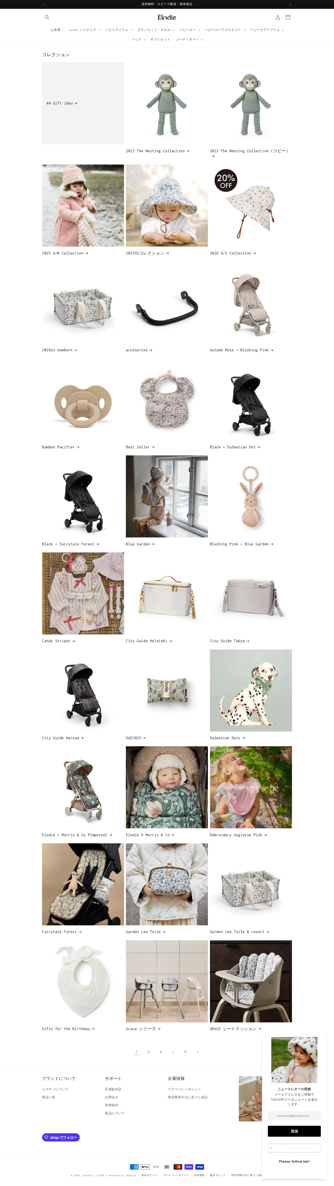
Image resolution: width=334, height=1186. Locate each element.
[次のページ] (198, 1052)
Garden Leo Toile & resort (237, 932)
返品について (115, 1113)
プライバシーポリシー (184, 1089)
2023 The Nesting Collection (155, 151)
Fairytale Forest (59, 932)
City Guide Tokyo (227, 641)
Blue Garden (138, 544)
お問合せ (111, 1097)
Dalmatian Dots (225, 738)
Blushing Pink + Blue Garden (239, 544)
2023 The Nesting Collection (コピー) (249, 151)
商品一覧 (48, 1097)
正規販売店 (113, 1089)
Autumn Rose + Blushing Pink (239, 350)
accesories (137, 350)
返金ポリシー (149, 1175)
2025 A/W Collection (62, 253)
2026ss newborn (57, 350)
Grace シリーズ (141, 1029)
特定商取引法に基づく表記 (188, 1097)
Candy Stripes (56, 641)
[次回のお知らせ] (290, 4)
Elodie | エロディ (95, 1175)
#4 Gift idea (60, 103)
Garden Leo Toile (143, 932)
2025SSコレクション (145, 253)
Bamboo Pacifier (58, 447)
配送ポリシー (218, 1175)
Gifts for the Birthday (66, 1029)
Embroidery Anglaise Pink (236, 835)
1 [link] (136, 1052)
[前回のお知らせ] (44, 4)
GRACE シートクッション (233, 1029)
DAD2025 (133, 738)
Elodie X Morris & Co (147, 835)
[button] (47, 17)
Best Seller (138, 447)
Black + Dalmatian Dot (233, 447)
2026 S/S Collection (230, 253)
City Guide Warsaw (60, 738)
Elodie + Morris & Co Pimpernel (74, 835)
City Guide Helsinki (146, 641)
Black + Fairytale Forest (68, 544)
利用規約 (111, 1105)
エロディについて (55, 1089)
